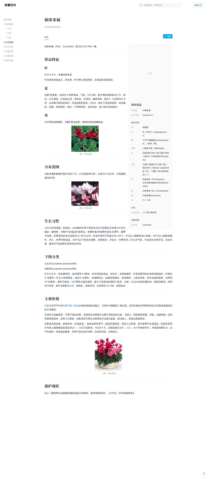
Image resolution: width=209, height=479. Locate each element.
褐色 (115, 273)
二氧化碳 (132, 239)
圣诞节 (120, 327)
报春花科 (82, 46)
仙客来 (48, 227)
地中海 (105, 173)
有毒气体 (67, 305)
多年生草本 (50, 74)
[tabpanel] (108, 219)
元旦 (129, 327)
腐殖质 (98, 227)
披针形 (117, 94)
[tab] (46, 37)
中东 (74, 173)
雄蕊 (92, 102)
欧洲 (81, 173)
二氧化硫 (76, 305)
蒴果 (47, 122)
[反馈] (204, 474)
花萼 (89, 94)
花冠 (51, 98)
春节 (135, 327)
